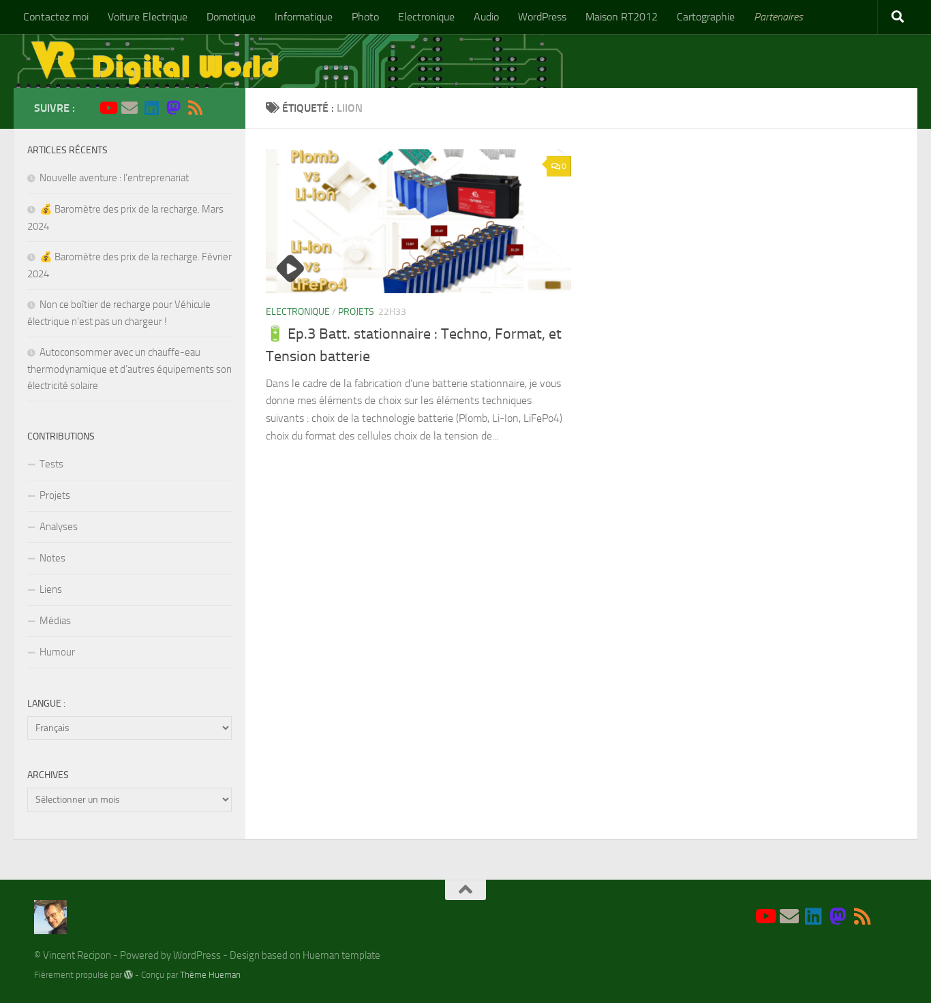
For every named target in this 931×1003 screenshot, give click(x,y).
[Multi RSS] (195, 107)
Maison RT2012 (621, 16)
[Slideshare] (217, 108)
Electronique (426, 16)
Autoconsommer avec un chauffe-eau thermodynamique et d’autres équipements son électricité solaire (129, 369)
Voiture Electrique (147, 16)
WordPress (542, 16)
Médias (55, 621)
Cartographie (706, 16)
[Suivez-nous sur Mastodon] (173, 107)
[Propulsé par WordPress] (128, 974)
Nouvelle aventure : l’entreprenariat (114, 178)
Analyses (59, 527)
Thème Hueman (210, 975)
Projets (356, 312)
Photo (365, 16)
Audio (486, 16)
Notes (52, 558)
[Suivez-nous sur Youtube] (108, 107)
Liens (51, 589)
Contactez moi (56, 16)
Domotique (231, 16)
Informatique (304, 16)
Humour (57, 652)
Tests (51, 464)
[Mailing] (129, 107)
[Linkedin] (151, 107)
